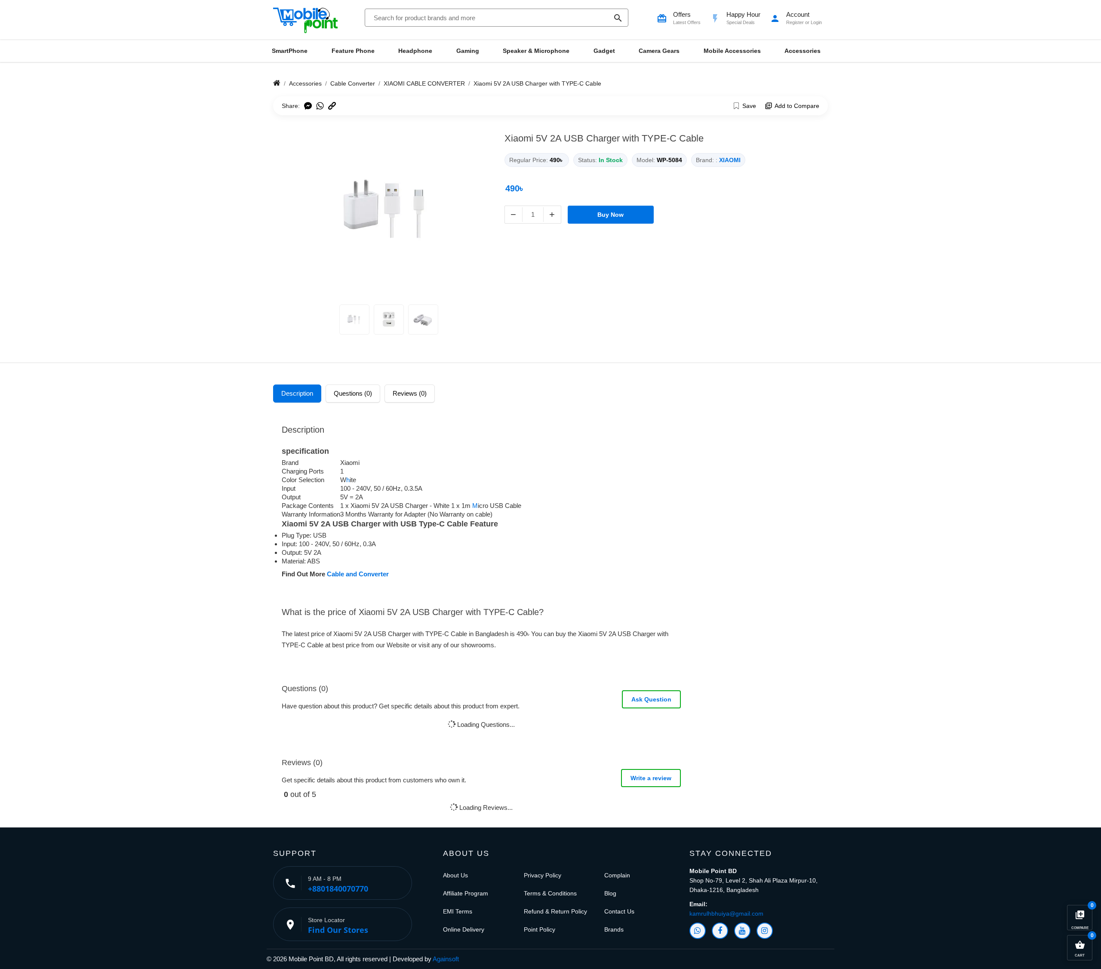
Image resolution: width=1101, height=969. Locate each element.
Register (795, 22)
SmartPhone (290, 50)
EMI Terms (457, 911)
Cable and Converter (357, 574)
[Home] (276, 83)
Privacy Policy (542, 875)
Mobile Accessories (732, 50)
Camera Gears (659, 50)
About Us (455, 875)
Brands (614, 929)
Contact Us (619, 911)
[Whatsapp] (697, 931)
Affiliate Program (465, 893)
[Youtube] (742, 931)
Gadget (604, 50)
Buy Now (610, 214)
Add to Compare (797, 105)
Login (816, 22)
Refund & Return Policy (555, 911)
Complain (617, 875)
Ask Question (651, 699)
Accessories (802, 50)
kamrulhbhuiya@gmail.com (726, 913)
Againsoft (446, 959)
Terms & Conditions (550, 893)
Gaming (467, 50)
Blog (610, 893)
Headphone (415, 50)
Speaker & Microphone (536, 50)
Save (749, 105)
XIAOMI (730, 160)
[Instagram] (765, 931)
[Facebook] (720, 931)
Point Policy (539, 929)
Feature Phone (353, 50)
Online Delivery (463, 929)
